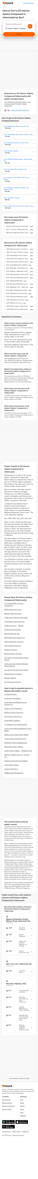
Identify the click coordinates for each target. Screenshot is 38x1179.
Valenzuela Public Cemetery (14, 642)
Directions (23, 1115)
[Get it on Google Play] (8, 1122)
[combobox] (19, 24)
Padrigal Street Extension (13, 674)
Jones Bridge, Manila (11, 765)
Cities (21, 1112)
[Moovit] (8, 3)
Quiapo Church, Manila (12, 751)
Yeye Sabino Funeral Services (14, 621)
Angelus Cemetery (10, 650)
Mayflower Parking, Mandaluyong (15, 743)
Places (22, 1103)
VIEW (31, 226)
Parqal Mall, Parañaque (12, 720)
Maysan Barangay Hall (11, 634)
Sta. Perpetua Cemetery (12, 682)
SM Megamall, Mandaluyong (13, 773)
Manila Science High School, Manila (16, 735)
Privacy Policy (16, 1131)
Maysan (21, 626)
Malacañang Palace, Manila (13, 747)
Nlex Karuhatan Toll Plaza (13, 654)
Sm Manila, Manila (10, 694)
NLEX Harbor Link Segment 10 (14, 638)
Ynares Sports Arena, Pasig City (15, 739)
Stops (22, 1109)
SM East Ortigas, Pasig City (13, 712)
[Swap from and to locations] (30, 26)
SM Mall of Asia (26, 751)
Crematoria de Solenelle (12, 630)
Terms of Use (6, 1131)
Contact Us (25, 1131)
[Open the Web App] (8, 1127)
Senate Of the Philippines (13, 708)
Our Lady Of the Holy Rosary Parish (16, 670)
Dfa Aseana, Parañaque (12, 698)
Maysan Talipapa (10, 678)
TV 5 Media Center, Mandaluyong (15, 724)
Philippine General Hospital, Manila (16, 761)
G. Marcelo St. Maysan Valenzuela (15, 617)
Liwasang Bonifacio (11, 769)
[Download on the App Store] (21, 1122)
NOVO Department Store (12, 609)
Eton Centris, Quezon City (13, 716)
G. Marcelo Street (10, 626)
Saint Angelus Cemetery (12, 646)
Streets (22, 1106)
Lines (21, 1100)
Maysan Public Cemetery (12, 613)
